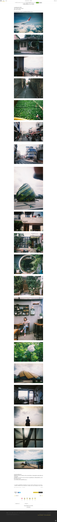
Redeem (17, 512)
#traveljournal (36, 485)
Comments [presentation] (17, 503)
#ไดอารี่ (22, 485)
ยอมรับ (37, 2)
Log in (29, 507)
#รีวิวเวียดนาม (15, 485)
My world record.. (27, 0)
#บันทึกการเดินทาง (25, 485)
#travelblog (28, 485)
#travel (31, 485)
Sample (15, 512)
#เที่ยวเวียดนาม (19, 485)
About (20, 512)
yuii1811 (31, 0)
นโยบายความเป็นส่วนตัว (28, 2)
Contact (22, 512)
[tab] (17, 503)
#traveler (41, 485)
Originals (10, 512)
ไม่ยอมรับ (40, 2)
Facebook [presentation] (26, 503)
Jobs (24, 512)
